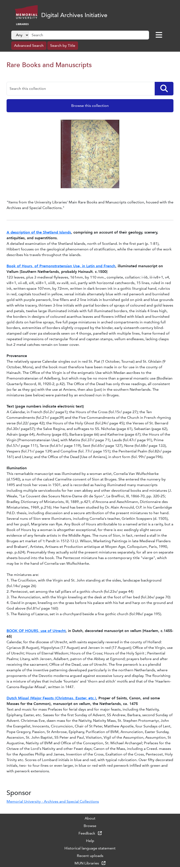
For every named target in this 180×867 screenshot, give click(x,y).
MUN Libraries (87, 863)
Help (90, 840)
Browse (90, 826)
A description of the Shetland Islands (39, 232)
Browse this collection (90, 105)
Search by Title (62, 45)
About (90, 818)
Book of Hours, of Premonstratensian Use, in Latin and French (61, 266)
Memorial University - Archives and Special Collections (53, 801)
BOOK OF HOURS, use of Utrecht (36, 631)
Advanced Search (29, 45)
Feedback (87, 833)
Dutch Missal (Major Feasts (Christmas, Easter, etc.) (51, 698)
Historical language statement (90, 848)
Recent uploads (90, 855)
